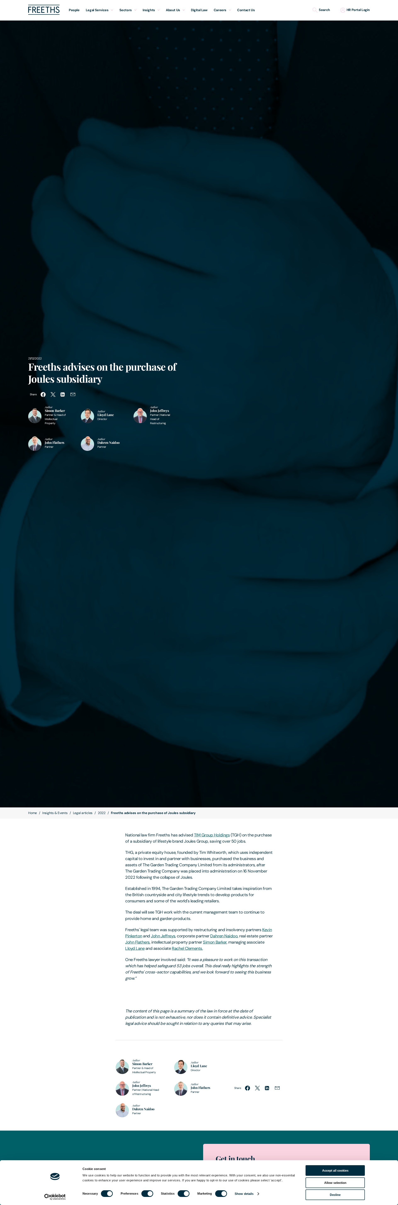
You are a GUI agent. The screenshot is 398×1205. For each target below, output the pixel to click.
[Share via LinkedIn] (63, 394)
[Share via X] (53, 394)
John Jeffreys (163, 936)
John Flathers (137, 942)
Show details (244, 1193)
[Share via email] (73, 394)
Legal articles (83, 813)
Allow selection (335, 1182)
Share (33, 394)
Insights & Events (55, 813)
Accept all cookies (335, 1170)
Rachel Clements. (187, 948)
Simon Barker (214, 942)
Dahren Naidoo (224, 936)
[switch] (147, 1193)
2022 (102, 813)
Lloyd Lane (134, 948)
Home (32, 813)
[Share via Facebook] (43, 394)
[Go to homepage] (43, 13)
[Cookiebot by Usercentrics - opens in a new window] (55, 1197)
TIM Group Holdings (212, 835)
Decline (335, 1195)
